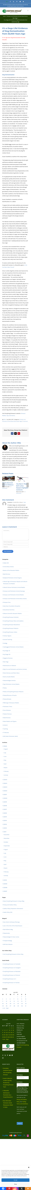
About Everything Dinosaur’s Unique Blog (13, 901)
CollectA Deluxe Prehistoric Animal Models (14, 587)
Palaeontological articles (9, 680)
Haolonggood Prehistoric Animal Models (13, 647)
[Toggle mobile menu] (28, 10)
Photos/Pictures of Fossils (10, 695)
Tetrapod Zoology (7, 940)
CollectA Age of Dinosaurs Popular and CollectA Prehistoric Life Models (15, 582)
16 (21, 1001)
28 (14, 1006)
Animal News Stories (8, 566)
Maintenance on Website (9, 665)
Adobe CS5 (6, 563)
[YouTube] (9, 1055)
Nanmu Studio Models (9, 676)
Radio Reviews (7, 717)
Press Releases (7, 710)
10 (25, 999)
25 (3, 1006)
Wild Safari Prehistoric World (10, 736)
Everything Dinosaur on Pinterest (11, 975)
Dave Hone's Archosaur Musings (11, 922)
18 (2, 1003)
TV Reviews (6, 732)
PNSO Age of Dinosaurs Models (11, 702)
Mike (5, 419)
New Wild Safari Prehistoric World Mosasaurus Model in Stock (8, 1104)
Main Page (19, 421)
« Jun (3, 1008)
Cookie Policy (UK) (7, 912)
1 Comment (25, 421)
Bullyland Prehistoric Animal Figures (12, 578)
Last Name (19, 1082)
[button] (28, 1167)
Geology (5, 643)
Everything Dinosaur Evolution (11, 617)
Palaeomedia (6, 933)
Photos (5, 688)
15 (17, 1001)
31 (25, 1006)
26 (6, 1006)
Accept (15, 1180)
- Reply (24, 502)
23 (22, 1003)
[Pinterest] (7, 1055)
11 (2, 1001)
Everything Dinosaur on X (9, 979)
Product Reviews (7, 714)
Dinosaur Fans (7, 602)
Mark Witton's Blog (8, 929)
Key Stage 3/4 (6, 654)
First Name (20, 1075)
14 (14, 1001)
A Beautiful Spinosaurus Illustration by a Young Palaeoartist (8, 1094)
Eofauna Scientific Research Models (12, 613)
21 (14, 1003)
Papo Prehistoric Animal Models (11, 684)
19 (6, 1003)
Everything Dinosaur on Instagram (12, 967)
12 (6, 1001)
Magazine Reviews (8, 658)
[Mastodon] (12, 1055)
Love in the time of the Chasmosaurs (12, 926)
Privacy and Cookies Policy (10, 904)
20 (10, 1003)
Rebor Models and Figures (9, 721)
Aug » (7, 1008)
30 (22, 1006)
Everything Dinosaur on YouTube (11, 982)
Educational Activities (8, 609)
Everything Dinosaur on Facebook (11, 964)
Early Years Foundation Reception (11, 606)
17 (25, 1001)
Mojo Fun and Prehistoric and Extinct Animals (15, 669)
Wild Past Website (7, 944)
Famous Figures (7, 636)
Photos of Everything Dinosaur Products (13, 691)
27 (10, 1006)
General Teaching (7, 639)
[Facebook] (2, 1055)
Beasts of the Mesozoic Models (11, 570)
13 (10, 1001)
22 (18, 1003)
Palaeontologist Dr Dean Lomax (11, 937)
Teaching (5, 729)
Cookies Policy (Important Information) (13, 908)
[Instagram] (2, 1058)
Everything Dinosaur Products (10, 628)
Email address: (21, 1068)
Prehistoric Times (7, 706)
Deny (15, 1184)
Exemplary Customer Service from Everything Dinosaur (7, 1071)
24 (25, 1003)
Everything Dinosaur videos (10, 632)
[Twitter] (5, 1055)
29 (18, 1006)
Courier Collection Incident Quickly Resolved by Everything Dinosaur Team (8, 1083)
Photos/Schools (7, 699)
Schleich (5, 725)
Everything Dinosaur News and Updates (13, 621)
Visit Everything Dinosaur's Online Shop (13, 954)
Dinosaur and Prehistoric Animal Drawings (14, 591)
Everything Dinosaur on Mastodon (12, 971)
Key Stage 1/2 (6, 650)
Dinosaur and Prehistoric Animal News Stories (15, 598)
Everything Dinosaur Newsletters (11, 624)
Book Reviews (6, 574)
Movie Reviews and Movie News (11, 673)
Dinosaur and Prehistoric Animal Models (13, 595)
